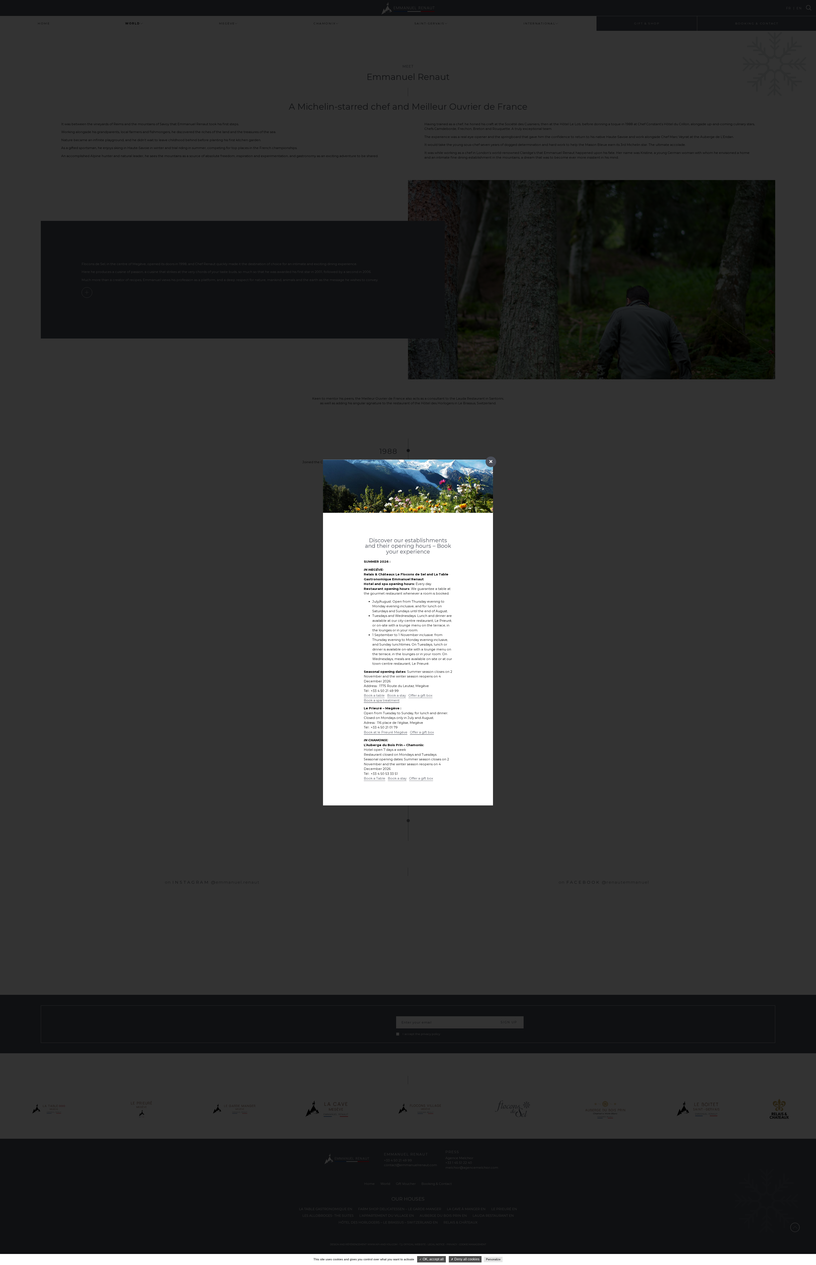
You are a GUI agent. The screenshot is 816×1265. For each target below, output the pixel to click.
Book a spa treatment (382, 700)
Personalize (493, 1259)
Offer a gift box (420, 695)
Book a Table (374, 778)
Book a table (374, 695)
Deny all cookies (466, 1259)
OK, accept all (433, 1259)
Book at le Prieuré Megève (385, 732)
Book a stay (396, 695)
